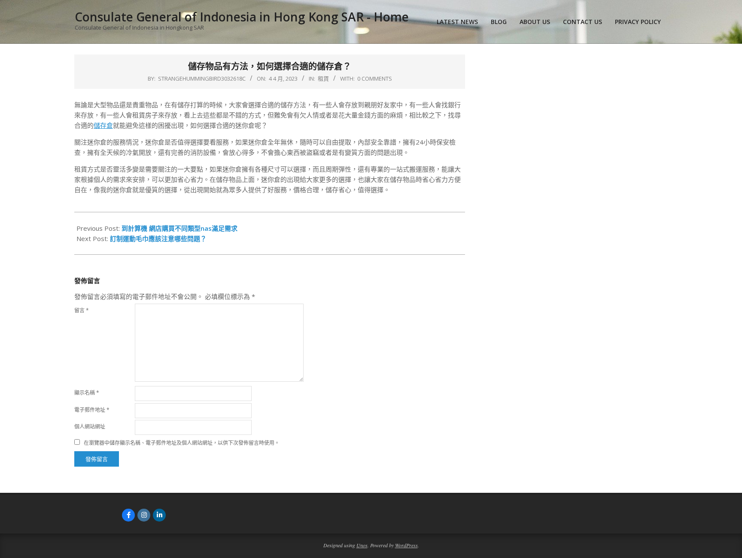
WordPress (406, 545)
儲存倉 (103, 125)
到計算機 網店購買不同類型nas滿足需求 (179, 228)
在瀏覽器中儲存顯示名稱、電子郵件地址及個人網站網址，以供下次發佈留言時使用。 (182, 442)
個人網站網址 (89, 426)
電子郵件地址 (91, 409)
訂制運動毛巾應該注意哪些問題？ (158, 238)
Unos (362, 545)
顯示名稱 (86, 392)
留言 (81, 310)
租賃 (323, 78)
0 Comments (374, 78)
